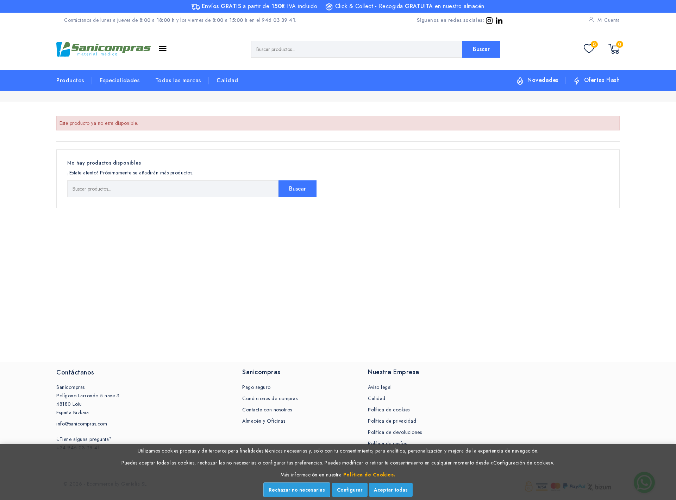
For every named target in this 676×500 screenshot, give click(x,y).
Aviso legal (380, 387)
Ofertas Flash (602, 80)
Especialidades (119, 80)
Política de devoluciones (395, 432)
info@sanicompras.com (81, 423)
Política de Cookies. (369, 474)
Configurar (350, 489)
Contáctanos (75, 372)
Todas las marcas (178, 80)
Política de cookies (389, 409)
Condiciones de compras (270, 398)
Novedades (542, 80)
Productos (70, 80)
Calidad (227, 80)
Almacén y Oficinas (263, 420)
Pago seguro (256, 387)
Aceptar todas (391, 489)
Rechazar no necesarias (297, 489)
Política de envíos (387, 443)
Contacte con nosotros (267, 409)
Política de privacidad (392, 420)
